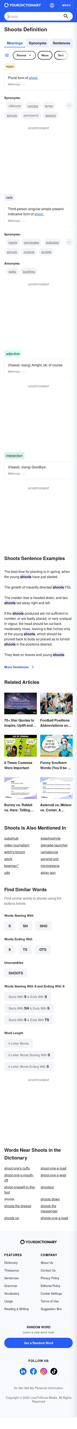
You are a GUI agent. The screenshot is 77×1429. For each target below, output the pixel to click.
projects (29, 252)
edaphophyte (51, 838)
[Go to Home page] (22, 5)
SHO (43, 925)
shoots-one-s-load (54, 1217)
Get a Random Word (38, 1343)
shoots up (11, 1217)
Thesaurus (11, 1270)
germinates (31, 242)
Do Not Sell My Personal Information (38, 1388)
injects (13, 242)
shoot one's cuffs (17, 1168)
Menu (66, 5)
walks (12, 271)
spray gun (48, 872)
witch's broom (14, 851)
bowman (11, 865)
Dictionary (11, 1262)
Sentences (61, 42)
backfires (29, 271)
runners (33, 106)
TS (25, 949)
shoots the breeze (17, 1205)
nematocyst (49, 851)
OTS (42, 949)
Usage (8, 1301)
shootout (47, 1187)
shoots (16, 973)
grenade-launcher (54, 845)
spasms (50, 115)
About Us (47, 1262)
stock (8, 858)
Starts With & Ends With (28, 996)
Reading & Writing (16, 1309)
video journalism (16, 845)
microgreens (50, 865)
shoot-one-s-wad (53, 1175)
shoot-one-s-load (53, 1168)
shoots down (50, 1199)
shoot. (33, 77)
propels (46, 252)
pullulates (52, 242)
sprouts (12, 115)
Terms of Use (50, 1301)
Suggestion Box (51, 1309)
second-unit (49, 858)
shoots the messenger (49, 1208)
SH (25, 925)
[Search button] (65, 16)
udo (7, 872)
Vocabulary (11, 1293)
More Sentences (16, 667)
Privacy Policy (50, 1278)
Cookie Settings (51, 1293)
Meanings (15, 42)
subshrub (11, 838)
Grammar (10, 1286)
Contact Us (48, 1270)
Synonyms (37, 42)
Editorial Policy (50, 1286)
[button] (52, 5)
